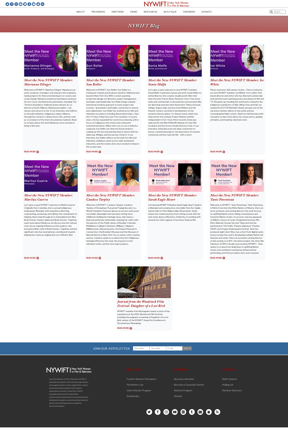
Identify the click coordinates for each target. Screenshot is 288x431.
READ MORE (30, 151)
